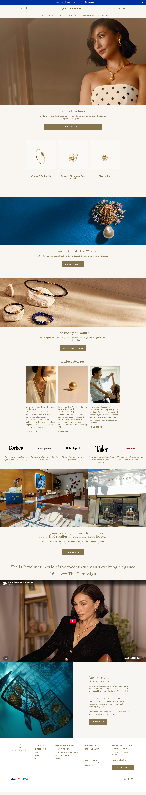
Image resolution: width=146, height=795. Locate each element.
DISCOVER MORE (73, 127)
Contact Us (90, 746)
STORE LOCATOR (73, 552)
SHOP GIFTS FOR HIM (73, 348)
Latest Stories (41, 749)
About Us (39, 746)
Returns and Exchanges (66, 752)
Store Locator (92, 749)
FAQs (57, 758)
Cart (37, 758)
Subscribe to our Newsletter (122, 747)
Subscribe (123, 768)
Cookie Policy (62, 755)
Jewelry (38, 752)
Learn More (98, 721)
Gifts (37, 755)
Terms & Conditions (64, 746)
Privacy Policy (62, 749)
